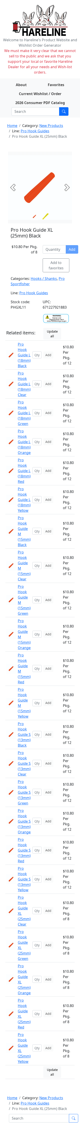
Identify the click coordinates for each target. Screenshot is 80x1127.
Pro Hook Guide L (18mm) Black (24, 355)
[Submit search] (63, 111)
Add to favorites (56, 265)
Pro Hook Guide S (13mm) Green (24, 792)
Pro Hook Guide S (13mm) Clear (24, 763)
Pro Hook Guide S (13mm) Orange (24, 821)
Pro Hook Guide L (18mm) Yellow (24, 499)
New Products (51, 125)
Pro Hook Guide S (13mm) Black (24, 734)
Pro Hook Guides (35, 131)
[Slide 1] (45, 216)
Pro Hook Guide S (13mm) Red (24, 850)
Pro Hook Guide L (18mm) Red (24, 471)
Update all (52, 333)
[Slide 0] (34, 216)
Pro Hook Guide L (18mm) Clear (24, 384)
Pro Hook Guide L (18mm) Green (24, 413)
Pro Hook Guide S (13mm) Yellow (24, 879)
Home (12, 125)
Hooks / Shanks (44, 278)
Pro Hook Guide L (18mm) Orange (24, 442)
